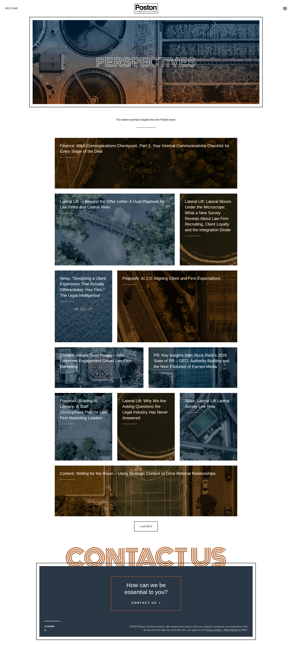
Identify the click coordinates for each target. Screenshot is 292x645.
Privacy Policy (213, 629)
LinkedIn (49, 626)
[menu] (285, 8)
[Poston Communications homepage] (146, 8)
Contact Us (144, 602)
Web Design (231, 629)
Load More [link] (146, 526)
